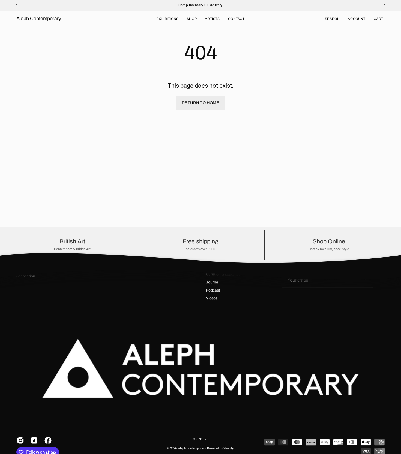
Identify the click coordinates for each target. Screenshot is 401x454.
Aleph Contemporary (38, 18)
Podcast (213, 290)
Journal (212, 282)
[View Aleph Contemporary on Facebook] (47, 440)
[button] (332, 19)
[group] (200, 5)
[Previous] (17, 5)
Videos (211, 298)
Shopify (228, 448)
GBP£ (197, 439)
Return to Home (200, 103)
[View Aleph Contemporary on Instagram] (19, 440)
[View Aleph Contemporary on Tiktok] (33, 440)
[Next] (383, 5)
